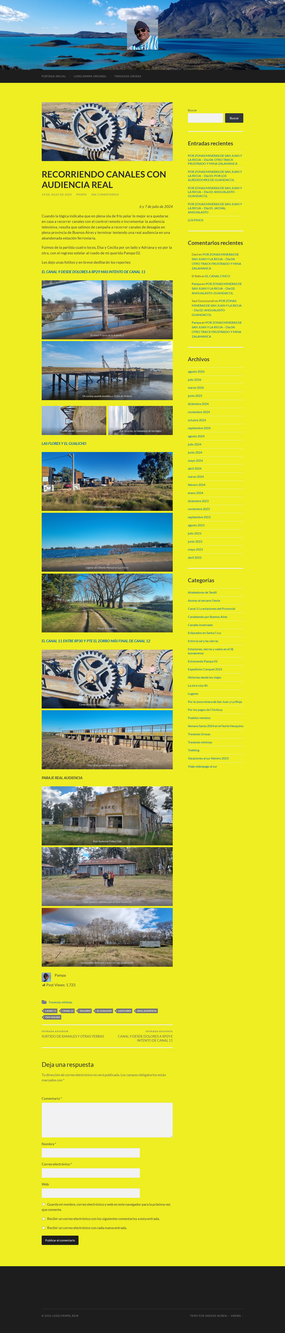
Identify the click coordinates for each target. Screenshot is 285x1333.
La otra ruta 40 (197, 685)
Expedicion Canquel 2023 (205, 669)
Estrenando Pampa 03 (202, 661)
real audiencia (147, 1010)
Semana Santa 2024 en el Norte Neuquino (215, 726)
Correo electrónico (57, 1164)
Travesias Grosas (199, 734)
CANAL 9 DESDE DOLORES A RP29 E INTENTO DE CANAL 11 (145, 1036)
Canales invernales (200, 625)
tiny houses (52, 1017)
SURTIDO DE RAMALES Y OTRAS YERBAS (73, 1034)
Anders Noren (216, 1315)
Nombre (49, 1144)
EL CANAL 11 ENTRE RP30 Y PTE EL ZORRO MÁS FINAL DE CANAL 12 (96, 641)
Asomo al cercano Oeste (204, 600)
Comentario (52, 1098)
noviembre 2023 (199, 509)
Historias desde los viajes (204, 677)
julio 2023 (194, 533)
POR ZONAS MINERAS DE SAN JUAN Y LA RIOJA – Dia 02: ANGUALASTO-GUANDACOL (215, 192)
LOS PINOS (195, 220)
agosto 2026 (196, 371)
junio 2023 (195, 541)
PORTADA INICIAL (54, 76)
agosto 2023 (196, 525)
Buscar (192, 110)
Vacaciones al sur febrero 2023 (208, 758)
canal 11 (50, 1010)
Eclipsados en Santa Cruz (204, 633)
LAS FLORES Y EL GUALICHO (64, 443)
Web (45, 1184)
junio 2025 (195, 395)
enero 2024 (195, 493)
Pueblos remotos (199, 718)
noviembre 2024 (199, 412)
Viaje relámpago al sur (202, 766)
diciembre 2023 (198, 501)
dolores (85, 1010)
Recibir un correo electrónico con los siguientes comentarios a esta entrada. (103, 1218)
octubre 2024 (197, 420)
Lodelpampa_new (65, 1315)
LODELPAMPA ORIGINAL (90, 76)
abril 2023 (194, 557)
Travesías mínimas (60, 1002)
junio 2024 (195, 452)
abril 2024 (194, 468)
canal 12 (67, 1010)
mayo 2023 (195, 549)
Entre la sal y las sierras (203, 641)
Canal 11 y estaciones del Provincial (211, 608)
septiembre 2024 (199, 428)
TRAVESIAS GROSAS (127, 76)
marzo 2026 (196, 387)
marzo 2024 (196, 476)
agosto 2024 (196, 436)
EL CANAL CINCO (217, 276)
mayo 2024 (195, 460)
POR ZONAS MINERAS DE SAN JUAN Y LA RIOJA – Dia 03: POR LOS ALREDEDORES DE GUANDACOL (215, 176)
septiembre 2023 (199, 517)
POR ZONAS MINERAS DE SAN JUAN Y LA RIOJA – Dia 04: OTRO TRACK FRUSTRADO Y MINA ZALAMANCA (215, 160)
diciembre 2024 (198, 404)
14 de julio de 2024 (57, 194)
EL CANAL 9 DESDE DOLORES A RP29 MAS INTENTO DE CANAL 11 (93, 271)
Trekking (193, 750)
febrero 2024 (196, 484)
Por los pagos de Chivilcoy (205, 709)
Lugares (193, 693)
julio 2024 (194, 444)
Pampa (81, 194)
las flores (124, 1010)
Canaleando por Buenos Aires (207, 616)
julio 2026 (194, 379)
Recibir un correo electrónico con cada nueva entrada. (87, 1228)
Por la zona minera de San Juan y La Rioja (215, 701)
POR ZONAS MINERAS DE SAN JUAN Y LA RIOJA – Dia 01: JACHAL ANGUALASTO (215, 208)
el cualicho (104, 1010)
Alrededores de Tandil (202, 592)
